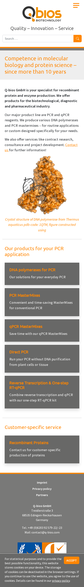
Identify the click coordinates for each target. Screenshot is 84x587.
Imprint (42, 482)
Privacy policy (42, 489)
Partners (42, 495)
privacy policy (61, 581)
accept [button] (71, 560)
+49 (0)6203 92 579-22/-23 (45, 528)
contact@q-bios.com (45, 532)
